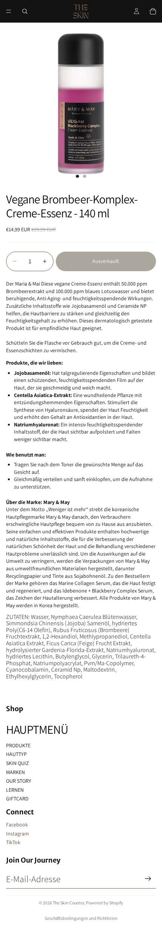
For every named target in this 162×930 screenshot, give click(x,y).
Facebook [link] (17, 824)
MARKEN (15, 772)
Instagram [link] (17, 833)
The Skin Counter (68, 903)
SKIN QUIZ (17, 763)
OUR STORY (18, 780)
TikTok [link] (13, 842)
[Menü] (8, 11)
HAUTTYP (16, 754)
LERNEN (15, 789)
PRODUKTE (18, 745)
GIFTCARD (17, 798)
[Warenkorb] (153, 11)
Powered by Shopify (104, 903)
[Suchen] (25, 11)
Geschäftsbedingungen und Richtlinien (81, 918)
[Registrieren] (148, 879)
